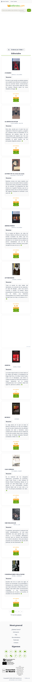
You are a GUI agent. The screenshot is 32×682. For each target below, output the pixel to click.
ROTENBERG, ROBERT (17, 471)
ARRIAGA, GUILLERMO (16, 74)
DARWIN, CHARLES (16, 279)
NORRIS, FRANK (17, 366)
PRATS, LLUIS (17, 524)
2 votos (16, 99)
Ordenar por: (17, 49)
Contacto (16, 642)
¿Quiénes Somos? (16, 629)
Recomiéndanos (16, 637)
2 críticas (16, 448)
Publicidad (16, 640)
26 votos (16, 447)
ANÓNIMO (16, 419)
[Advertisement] (16, 31)
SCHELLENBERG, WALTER (17, 123)
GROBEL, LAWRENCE (17, 576)
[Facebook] (6, 651)
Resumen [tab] (8, 77)
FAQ (16, 634)
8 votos (16, 309)
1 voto (16, 151)
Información (16, 632)
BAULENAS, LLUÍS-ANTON (17, 175)
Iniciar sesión (5, 1)
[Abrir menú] (29, 10)
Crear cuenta (14, 1)
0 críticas (16, 101)
